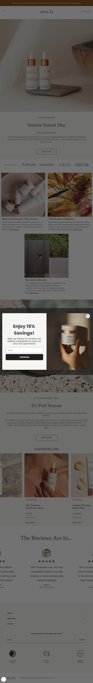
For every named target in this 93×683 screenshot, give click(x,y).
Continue (24, 357)
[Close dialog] (88, 316)
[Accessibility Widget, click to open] (3, 679)
